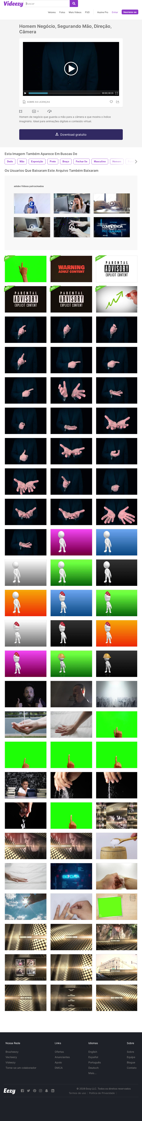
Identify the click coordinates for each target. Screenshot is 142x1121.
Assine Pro (102, 12)
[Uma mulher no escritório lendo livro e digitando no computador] (32, 228)
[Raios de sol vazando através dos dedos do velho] (26, 906)
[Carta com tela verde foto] (116, 906)
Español (93, 1057)
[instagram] (40, 1090)
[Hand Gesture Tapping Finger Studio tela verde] (116, 755)
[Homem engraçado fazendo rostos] (26, 694)
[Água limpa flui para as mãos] (26, 724)
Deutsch (93, 1067)
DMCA (59, 1067)
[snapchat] (46, 1090)
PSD (87, 12)
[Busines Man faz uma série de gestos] (116, 481)
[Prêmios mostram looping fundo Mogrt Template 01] (71, 967)
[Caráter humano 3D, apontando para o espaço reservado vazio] (71, 542)
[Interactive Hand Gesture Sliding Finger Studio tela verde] (116, 724)
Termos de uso (77, 1093)
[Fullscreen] (116, 93)
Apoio (58, 1062)
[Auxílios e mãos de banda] (71, 906)
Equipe (131, 1057)
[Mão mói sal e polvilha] (71, 785)
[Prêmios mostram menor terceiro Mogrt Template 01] (116, 937)
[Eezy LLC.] (9, 1090)
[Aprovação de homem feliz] (71, 694)
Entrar (115, 12)
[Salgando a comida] (26, 815)
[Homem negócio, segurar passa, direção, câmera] (71, 390)
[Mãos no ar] (116, 694)
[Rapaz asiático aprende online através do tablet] (26, 785)
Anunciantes (62, 1057)
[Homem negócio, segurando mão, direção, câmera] (116, 390)
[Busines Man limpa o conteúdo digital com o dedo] (71, 481)
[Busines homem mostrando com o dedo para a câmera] (26, 420)
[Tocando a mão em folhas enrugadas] (26, 876)
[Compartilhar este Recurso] (118, 102)
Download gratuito (73, 134)
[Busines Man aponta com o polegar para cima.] (26, 451)
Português (94, 1062)
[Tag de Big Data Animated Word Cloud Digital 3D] (71, 876)
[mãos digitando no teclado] (112, 204)
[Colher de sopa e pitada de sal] (116, 846)
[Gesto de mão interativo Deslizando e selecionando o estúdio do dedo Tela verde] (26, 755)
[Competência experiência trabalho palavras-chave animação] (112, 228)
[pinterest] (34, 1090)
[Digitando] (72, 228)
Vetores (52, 12)
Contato (131, 1067)
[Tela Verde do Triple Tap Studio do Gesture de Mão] (26, 269)
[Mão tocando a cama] (71, 724)
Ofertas (59, 1051)
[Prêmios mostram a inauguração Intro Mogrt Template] (26, 846)
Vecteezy (11, 1057)
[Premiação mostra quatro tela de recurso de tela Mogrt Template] (26, 967)
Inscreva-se (130, 12)
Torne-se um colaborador (21, 1067)
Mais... (92, 1073)
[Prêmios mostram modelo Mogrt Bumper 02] (71, 937)
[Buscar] (74, 3)
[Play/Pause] (25, 93)
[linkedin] (52, 1090)
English (92, 1051)
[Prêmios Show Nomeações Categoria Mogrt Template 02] (116, 997)
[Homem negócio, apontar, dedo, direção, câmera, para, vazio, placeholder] (26, 329)
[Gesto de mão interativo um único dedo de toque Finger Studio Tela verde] (71, 755)
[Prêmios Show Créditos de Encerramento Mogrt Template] (71, 997)
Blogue (131, 1062)
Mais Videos (75, 12)
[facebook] (22, 1090)
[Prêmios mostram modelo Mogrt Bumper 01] (26, 937)
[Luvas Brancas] (116, 876)
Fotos (62, 12)
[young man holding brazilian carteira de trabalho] (32, 204)
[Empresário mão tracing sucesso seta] (116, 299)
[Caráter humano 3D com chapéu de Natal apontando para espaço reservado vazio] (71, 603)
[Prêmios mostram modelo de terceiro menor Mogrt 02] (116, 967)
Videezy (11, 1062)
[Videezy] (13, 4)
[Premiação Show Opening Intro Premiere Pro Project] (71, 846)
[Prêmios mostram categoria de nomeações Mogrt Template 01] (26, 997)
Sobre (130, 1051)
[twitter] (28, 1090)
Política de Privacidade (102, 1093)
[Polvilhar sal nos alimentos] (116, 785)
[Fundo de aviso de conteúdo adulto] (71, 269)
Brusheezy (12, 1051)
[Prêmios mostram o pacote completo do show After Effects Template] (116, 815)
